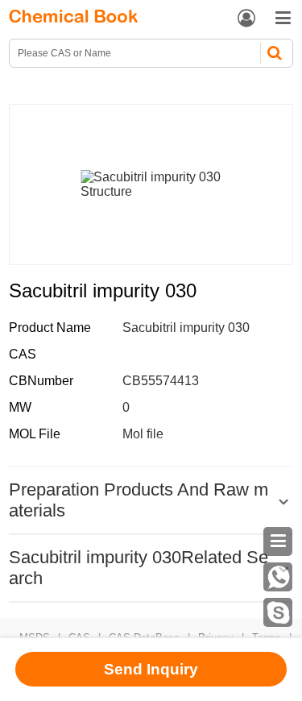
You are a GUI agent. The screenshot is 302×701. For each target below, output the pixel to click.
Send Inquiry (151, 669)
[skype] (277, 612)
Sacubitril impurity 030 (186, 327)
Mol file (142, 434)
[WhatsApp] (277, 576)
